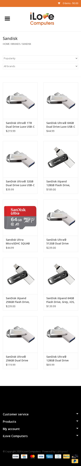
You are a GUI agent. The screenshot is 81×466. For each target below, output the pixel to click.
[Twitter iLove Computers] (40, 397)
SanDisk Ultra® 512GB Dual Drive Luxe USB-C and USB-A (60, 241)
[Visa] (40, 456)
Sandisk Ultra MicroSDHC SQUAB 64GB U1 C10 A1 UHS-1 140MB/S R (20, 241)
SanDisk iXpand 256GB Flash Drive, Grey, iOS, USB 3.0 (18, 300)
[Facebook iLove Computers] (34, 397)
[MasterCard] (32, 456)
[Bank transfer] (15, 456)
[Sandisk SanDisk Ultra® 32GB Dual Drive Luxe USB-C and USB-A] (20, 159)
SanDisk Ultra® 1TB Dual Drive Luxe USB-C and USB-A (20, 125)
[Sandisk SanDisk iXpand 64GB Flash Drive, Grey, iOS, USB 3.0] (60, 276)
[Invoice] (57, 456)
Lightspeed (62, 451)
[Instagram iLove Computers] (47, 397)
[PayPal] (66, 456)
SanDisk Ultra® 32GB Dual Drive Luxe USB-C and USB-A (20, 183)
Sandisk (26, 44)
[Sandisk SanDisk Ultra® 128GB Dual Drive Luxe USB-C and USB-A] (60, 334)
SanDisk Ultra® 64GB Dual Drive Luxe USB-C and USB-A (60, 125)
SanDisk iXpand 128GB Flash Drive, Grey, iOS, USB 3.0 (58, 183)
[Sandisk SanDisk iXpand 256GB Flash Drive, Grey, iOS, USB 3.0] (20, 276)
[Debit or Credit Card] (74, 456)
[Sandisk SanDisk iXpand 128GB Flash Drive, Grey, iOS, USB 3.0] (60, 159)
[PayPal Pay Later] (74, 460)
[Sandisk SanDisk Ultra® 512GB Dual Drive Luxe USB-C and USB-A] (60, 217)
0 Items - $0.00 (70, 3)
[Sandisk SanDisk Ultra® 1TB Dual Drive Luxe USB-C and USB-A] (20, 100)
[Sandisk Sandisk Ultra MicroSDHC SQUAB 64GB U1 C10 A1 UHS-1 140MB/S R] (20, 217)
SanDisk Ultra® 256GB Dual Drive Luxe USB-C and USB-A (19, 358)
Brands (15, 44)
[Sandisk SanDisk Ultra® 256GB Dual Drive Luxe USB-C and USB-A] (20, 334)
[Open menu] (7, 18)
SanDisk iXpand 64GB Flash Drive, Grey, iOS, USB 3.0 (60, 300)
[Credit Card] (24, 456)
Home (6, 44)
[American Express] (49, 456)
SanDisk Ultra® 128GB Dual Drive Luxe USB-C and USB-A (60, 358)
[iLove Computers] (48, 19)
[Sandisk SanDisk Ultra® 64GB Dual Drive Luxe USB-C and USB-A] (60, 100)
